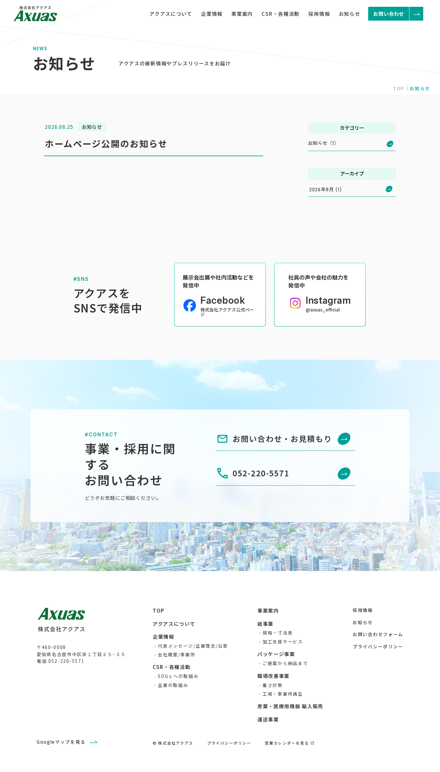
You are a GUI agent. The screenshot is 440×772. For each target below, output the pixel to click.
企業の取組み (173, 685)
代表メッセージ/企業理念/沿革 (193, 646)
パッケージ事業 (276, 653)
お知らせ (349, 13)
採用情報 (319, 13)
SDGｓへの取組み (178, 676)
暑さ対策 (273, 685)
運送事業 (268, 719)
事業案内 (242, 13)
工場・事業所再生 (283, 694)
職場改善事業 (273, 675)
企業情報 (212, 13)
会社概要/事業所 (177, 654)
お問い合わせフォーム (378, 634)
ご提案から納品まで (285, 663)
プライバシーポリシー (378, 646)
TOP (398, 88)
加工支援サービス (283, 641)
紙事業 (265, 623)
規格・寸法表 (278, 632)
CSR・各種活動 (281, 13)
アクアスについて (170, 13)
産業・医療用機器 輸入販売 (290, 706)
